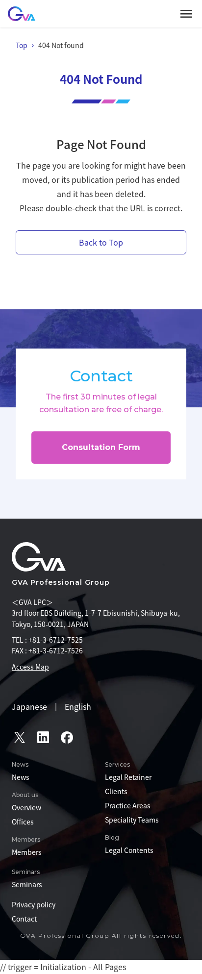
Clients (116, 791)
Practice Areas (128, 805)
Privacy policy (33, 904)
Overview (26, 807)
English (78, 706)
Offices (23, 821)
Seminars (27, 884)
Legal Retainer (128, 777)
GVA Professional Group (61, 582)
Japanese (29, 706)
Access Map (30, 667)
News (20, 777)
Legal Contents (129, 850)
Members (27, 852)
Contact (24, 919)
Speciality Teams (132, 819)
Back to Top (101, 242)
